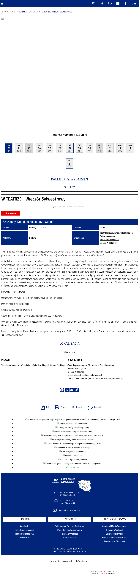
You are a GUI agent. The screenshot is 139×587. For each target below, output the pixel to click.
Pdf (43, 406)
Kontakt (93, 406)
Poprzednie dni (4, 133)
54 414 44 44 (70, 503)
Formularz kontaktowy (24, 534)
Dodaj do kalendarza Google (35, 222)
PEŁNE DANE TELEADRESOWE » (67, 549)
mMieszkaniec (69, 537)
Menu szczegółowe (126, 3)
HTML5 (64, 572)
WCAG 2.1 (77, 572)
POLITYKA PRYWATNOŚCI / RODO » (69, 552)
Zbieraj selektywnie (114, 534)
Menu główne (118, 3)
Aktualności (24, 526)
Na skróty (25, 519)
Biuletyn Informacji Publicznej (114, 537)
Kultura (32, 238)
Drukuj (59, 406)
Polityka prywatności (69, 534)
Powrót (76, 406)
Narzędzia (110, 3)
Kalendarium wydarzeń (24, 530)
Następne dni (135, 133)
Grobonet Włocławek (114, 530)
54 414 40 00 (70, 500)
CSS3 (68, 572)
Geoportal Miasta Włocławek (114, 526)
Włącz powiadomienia (94, 3)
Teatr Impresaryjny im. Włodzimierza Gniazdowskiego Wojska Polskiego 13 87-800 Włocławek (116, 238)
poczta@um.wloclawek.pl (69, 510)
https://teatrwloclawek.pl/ (112, 378)
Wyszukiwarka (102, 3)
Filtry (72, 187)
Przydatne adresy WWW (115, 519)
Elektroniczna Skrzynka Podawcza (69, 526)
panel (134, 3)
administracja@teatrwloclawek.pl (88, 375)
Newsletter (24, 537)
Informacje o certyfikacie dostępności (34, 573)
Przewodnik (70, 519)
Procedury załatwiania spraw (69, 530)
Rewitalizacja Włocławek (114, 541)
